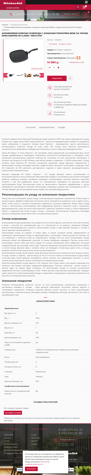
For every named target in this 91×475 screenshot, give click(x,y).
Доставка (7, 438)
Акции (33, 435)
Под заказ (57, 78)
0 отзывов (53, 44)
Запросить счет (77, 62)
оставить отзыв (65, 44)
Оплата (6, 441)
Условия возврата (10, 444)
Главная (5, 25)
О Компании (8, 435)
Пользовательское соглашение (15, 453)
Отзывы (61, 128)
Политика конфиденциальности (16, 450)
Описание (31, 128)
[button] (13, 413)
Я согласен (31, 469)
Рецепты (34, 441)
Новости (34, 444)
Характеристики (46, 128)
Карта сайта (35, 438)
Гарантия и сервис (11, 447)
